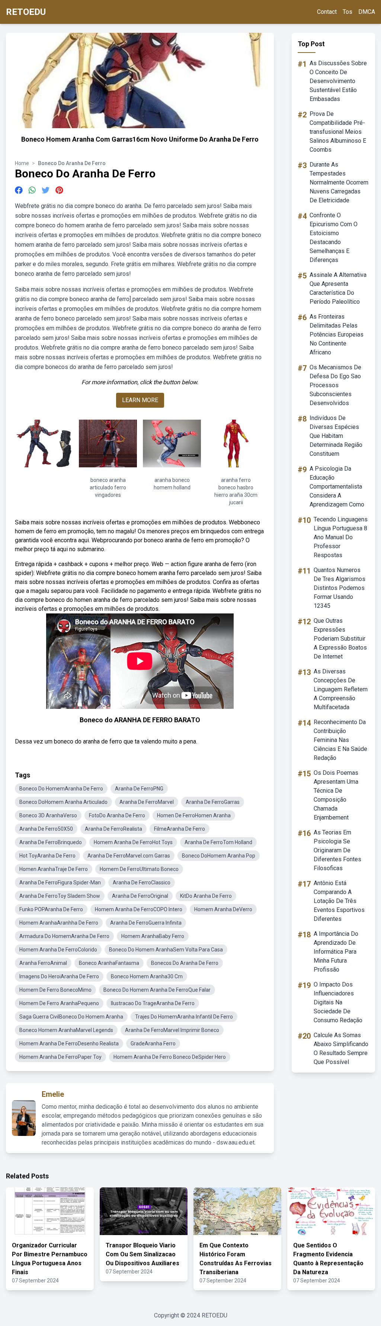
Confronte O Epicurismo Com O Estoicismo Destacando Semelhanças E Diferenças (334, 237)
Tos (347, 11)
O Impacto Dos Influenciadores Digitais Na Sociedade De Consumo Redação (338, 1002)
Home (22, 163)
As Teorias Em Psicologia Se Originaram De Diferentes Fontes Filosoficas (337, 850)
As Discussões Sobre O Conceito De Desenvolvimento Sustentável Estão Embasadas (338, 81)
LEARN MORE (140, 400)
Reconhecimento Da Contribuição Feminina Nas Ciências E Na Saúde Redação (340, 740)
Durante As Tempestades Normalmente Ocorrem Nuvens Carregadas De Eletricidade (339, 182)
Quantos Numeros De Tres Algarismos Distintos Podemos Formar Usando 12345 (339, 587)
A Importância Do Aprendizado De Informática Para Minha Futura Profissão (336, 951)
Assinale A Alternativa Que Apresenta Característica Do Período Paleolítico (338, 288)
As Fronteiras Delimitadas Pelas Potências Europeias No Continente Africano (337, 334)
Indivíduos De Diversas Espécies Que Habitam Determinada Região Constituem (336, 435)
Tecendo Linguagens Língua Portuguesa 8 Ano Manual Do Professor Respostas (341, 537)
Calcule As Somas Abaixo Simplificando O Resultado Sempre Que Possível (341, 1048)
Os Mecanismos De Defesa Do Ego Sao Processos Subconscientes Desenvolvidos (335, 385)
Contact (327, 11)
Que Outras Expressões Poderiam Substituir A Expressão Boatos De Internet (340, 638)
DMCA (366, 11)
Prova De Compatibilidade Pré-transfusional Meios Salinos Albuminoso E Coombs (338, 131)
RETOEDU (26, 12)
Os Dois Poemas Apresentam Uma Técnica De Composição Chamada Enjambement (336, 795)
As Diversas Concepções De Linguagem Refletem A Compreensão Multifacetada (341, 689)
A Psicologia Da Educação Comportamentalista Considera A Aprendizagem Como (337, 486)
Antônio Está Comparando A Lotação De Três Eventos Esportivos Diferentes (339, 901)
